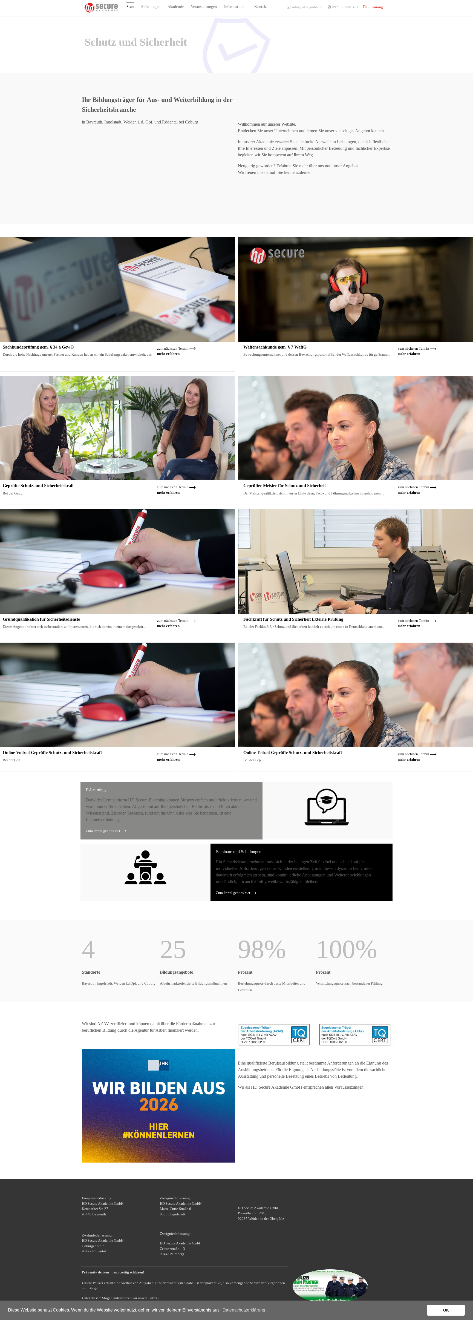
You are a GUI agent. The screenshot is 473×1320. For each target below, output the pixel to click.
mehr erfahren (168, 354)
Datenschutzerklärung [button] (244, 1310)
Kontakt (260, 6)
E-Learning (374, 7)
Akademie (176, 6)
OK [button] (446, 1310)
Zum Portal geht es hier (103, 831)
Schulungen (150, 6)
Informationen (235, 6)
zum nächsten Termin (173, 348)
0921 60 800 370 (345, 7)
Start (130, 6)
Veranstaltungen (204, 6)
